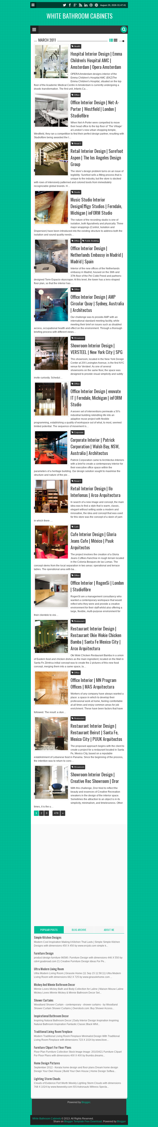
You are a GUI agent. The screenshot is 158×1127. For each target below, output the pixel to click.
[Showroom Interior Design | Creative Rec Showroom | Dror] (51, 782)
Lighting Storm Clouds (47, 1079)
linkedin (85, 5)
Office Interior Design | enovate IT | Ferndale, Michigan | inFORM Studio (96, 398)
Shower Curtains (43, 1000)
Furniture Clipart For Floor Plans (52, 1047)
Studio (76, 192)
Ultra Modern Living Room (49, 969)
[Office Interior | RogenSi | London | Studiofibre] (51, 590)
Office (76, 95)
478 (56, 813)
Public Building (91, 241)
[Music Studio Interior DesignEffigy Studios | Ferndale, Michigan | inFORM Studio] (51, 207)
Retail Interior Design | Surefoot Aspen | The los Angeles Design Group (97, 157)
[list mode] (111, 40)
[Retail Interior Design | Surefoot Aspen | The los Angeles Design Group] (51, 158)
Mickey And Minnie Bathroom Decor (54, 984)
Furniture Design (43, 953)
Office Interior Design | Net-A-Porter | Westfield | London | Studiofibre (95, 109)
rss (80, 5)
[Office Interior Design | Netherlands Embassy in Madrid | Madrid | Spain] (51, 256)
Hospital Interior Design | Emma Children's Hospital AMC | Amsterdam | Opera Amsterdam (96, 60)
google (75, 5)
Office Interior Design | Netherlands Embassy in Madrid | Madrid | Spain (97, 255)
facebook (69, 5)
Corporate (78, 432)
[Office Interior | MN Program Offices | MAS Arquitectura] (51, 687)
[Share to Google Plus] (65, 69)
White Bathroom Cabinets (79, 15)
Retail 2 (77, 143)
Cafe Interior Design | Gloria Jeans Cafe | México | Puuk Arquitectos (93, 541)
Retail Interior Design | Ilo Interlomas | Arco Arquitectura (95, 491)
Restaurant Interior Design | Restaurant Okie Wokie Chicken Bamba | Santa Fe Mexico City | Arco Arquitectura (96, 638)
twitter (64, 5)
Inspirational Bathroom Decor (51, 1016)
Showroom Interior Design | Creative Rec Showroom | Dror (95, 777)
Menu (33, 5)
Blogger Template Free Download (83, 1121)
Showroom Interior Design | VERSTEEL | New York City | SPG (97, 348)
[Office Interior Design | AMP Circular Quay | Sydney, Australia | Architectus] (51, 304)
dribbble (91, 5)
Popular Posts (49, 929)
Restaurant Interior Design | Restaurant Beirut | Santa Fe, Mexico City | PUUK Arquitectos (96, 732)
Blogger (85, 1102)
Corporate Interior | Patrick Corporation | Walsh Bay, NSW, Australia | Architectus (95, 446)
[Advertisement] (68, 856)
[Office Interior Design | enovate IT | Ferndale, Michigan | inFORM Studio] (51, 399)
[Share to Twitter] (60, 69)
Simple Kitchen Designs (47, 937)
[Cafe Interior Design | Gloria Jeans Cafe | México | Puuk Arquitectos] (51, 542)
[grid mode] (115, 40)
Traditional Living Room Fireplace (53, 1031)
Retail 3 (77, 481)
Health (76, 46)
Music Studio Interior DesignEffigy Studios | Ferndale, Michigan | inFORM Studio (96, 206)
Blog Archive (79, 929)
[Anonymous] (32, 53)
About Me (109, 929)
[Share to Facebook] (55, 69)
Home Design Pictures (47, 1063)
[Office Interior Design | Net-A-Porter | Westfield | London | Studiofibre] (51, 110)
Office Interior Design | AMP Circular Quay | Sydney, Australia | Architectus (97, 303)
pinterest (96, 5)
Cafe (76, 527)
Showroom (78, 338)
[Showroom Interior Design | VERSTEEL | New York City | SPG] (51, 353)
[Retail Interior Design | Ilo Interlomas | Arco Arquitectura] (51, 496)
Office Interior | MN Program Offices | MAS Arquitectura (93, 683)
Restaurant (79, 621)
